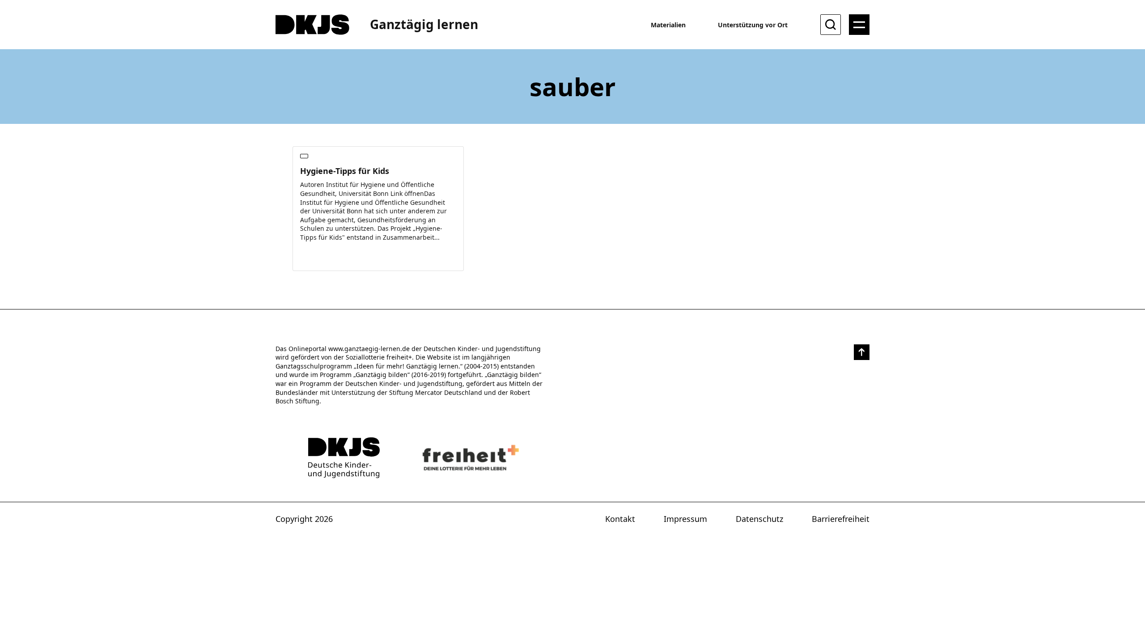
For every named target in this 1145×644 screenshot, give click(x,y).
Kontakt (620, 518)
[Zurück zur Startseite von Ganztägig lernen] (344, 457)
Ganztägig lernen (424, 24)
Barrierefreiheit (840, 518)
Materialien (668, 25)
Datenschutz (759, 518)
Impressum (685, 518)
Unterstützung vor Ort (753, 25)
